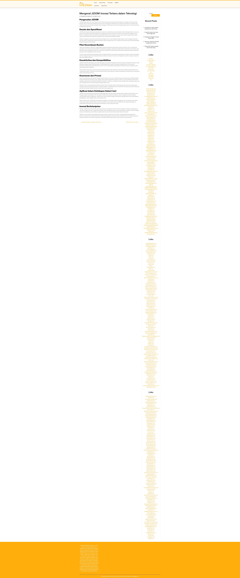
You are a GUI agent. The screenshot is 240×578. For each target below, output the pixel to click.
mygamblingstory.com (151, 243)
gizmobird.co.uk (151, 93)
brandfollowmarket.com (151, 363)
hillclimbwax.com (151, 375)
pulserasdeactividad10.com (151, 216)
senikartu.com (151, 262)
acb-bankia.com (151, 339)
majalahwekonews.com (151, 244)
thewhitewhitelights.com (151, 183)
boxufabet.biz (151, 517)
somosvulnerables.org (151, 483)
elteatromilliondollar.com (151, 286)
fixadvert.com (151, 106)
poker (96, 545)
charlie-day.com (151, 330)
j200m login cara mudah (132, 122)
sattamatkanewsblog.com (151, 357)
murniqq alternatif (89, 568)
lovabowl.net (151, 397)
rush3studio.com (151, 253)
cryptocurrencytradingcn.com (151, 358)
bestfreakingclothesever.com (151, 348)
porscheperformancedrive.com (151, 487)
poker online (151, 67)
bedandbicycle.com (151, 459)
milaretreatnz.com (151, 141)
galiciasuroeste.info (151, 145)
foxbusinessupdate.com (151, 333)
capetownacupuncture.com (151, 271)
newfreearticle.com (150, 303)
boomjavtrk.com (151, 537)
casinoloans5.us (151, 196)
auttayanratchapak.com (150, 283)
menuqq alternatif (84, 545)
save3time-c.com (151, 109)
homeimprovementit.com (151, 399)
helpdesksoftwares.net (151, 396)
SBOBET (116, 2)
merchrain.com (150, 529)
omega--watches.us (151, 102)
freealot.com (151, 454)
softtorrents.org (151, 481)
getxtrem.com (151, 316)
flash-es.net (151, 340)
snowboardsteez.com (151, 310)
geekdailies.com (151, 528)
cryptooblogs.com (151, 433)
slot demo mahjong (150, 64)
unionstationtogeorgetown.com (151, 450)
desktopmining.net (151, 219)
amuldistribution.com (151, 438)
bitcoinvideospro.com (151, 273)
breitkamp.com (150, 478)
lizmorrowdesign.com (151, 496)
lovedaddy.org (151, 334)
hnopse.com (151, 376)
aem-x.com (151, 432)
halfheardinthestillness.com (151, 187)
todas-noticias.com (150, 261)
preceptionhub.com (151, 403)
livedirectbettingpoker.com (151, 331)
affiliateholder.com (151, 387)
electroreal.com (151, 409)
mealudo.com (151, 328)
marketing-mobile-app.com (150, 322)
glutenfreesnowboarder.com (151, 495)
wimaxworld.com (151, 159)
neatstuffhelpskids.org (151, 150)
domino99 (89, 560)
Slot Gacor (96, 5)
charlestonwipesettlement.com (151, 361)
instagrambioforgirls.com (151, 312)
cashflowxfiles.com (151, 313)
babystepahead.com (151, 370)
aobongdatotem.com (151, 406)
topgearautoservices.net (151, 519)
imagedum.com (151, 502)
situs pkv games (151, 60)
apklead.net (151, 538)
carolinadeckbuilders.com (151, 126)
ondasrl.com (151, 492)
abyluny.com (151, 535)
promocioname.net (151, 157)
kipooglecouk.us (151, 199)
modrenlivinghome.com (150, 525)
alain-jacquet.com (151, 276)
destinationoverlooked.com (151, 372)
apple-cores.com (151, 214)
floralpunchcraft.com (151, 324)
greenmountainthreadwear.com (151, 354)
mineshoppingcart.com (151, 414)
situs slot (96, 551)
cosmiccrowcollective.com (151, 274)
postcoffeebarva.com (151, 285)
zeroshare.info (151, 138)
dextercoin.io (151, 231)
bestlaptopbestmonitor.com (150, 178)
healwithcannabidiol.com (151, 498)
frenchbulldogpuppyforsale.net (151, 225)
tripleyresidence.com (151, 480)
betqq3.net (151, 195)
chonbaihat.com (151, 169)
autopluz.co (151, 108)
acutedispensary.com (151, 355)
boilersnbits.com (151, 300)
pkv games (91, 545)
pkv (151, 72)
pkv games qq (91, 547)
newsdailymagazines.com (151, 402)
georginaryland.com (151, 180)
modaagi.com (151, 142)
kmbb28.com (151, 531)
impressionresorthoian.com (151, 346)
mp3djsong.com (151, 94)
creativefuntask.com (151, 445)
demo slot (151, 73)
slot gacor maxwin (90, 556)
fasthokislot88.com (150, 466)
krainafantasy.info (151, 259)
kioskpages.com (151, 499)
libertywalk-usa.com (151, 90)
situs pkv (151, 58)
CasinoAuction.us (151, 198)
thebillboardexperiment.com (151, 511)
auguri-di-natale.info (151, 99)
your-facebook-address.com (151, 522)
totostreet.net (151, 427)
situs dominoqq (151, 70)
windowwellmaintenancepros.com (151, 385)
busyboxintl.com (151, 282)
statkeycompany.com (151, 124)
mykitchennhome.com (151, 201)
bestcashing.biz (151, 162)
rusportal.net (151, 264)
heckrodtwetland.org (151, 186)
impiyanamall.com (151, 424)
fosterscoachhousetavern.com (151, 297)
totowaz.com (151, 360)
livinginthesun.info (151, 267)
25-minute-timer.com (151, 444)
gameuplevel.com (151, 435)
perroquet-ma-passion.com (150, 523)
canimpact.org (151, 210)
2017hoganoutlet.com (151, 246)
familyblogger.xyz (151, 474)
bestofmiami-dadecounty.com (151, 411)
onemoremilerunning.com (151, 309)
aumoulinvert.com (151, 202)
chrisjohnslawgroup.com (151, 475)
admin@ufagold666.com (86, 16)
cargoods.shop (150, 270)
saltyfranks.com (151, 132)
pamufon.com (151, 486)
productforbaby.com (151, 294)
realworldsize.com (151, 291)
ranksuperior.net (151, 369)
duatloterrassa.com (150, 484)
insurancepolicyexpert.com (151, 123)
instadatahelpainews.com (151, 526)
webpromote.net (151, 172)
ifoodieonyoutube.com (151, 412)
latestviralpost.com (150, 301)
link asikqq (150, 75)
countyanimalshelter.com (151, 366)
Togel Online (104, 5)
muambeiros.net (151, 166)
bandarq (88, 557)
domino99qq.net (151, 249)
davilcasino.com (151, 429)
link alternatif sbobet (85, 565)
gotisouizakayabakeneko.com (151, 277)
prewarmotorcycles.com (151, 115)
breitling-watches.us (151, 103)
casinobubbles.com (151, 421)
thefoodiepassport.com (151, 204)
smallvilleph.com (151, 144)
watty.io (151, 265)
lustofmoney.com (151, 379)
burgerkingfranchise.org (151, 288)
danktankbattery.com (151, 327)
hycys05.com (151, 307)
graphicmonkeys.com (151, 462)
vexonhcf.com (151, 111)
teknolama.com (151, 292)
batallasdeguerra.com (151, 147)
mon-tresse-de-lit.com (151, 514)
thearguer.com (151, 321)
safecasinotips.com (151, 468)
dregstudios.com (151, 148)
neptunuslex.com (151, 97)
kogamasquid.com (151, 226)
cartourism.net (151, 213)
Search (151, 13)
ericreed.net (151, 190)
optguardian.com (151, 426)
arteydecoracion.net (151, 175)
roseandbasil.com (151, 181)
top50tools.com (151, 129)
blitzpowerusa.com (150, 304)
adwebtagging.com (151, 367)
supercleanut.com (151, 457)
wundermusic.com (151, 441)
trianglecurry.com (151, 501)
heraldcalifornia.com (151, 460)
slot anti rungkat (89, 551)
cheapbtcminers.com (151, 448)
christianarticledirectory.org (150, 232)
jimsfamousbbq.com (151, 88)
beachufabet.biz (151, 513)
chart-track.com (151, 154)
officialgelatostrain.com (150, 505)
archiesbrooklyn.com (151, 165)
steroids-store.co (151, 174)
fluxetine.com (151, 192)
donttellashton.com (150, 252)
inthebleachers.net (151, 220)
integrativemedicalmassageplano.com (151, 336)
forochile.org (151, 153)
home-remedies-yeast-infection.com (151, 408)
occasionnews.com (150, 378)
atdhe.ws (151, 184)
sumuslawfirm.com (151, 351)
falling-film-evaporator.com (150, 349)
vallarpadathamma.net (151, 289)
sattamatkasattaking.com (151, 508)
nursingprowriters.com (151, 352)
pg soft (91, 550)
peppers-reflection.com (150, 382)
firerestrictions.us (151, 163)
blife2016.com (151, 493)
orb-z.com (150, 295)
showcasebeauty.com (151, 121)
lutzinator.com (151, 490)
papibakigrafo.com (150, 207)
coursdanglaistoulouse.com (150, 96)
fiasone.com (151, 325)
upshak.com (151, 342)
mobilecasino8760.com (150, 193)
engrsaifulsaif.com (151, 447)
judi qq (151, 63)
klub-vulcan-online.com (150, 477)
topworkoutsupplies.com (151, 415)
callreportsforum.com (151, 532)
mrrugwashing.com (150, 337)
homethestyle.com (151, 436)
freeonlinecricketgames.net (151, 160)
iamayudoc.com (151, 451)
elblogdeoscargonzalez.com (151, 171)
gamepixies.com (151, 463)
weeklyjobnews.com (151, 364)
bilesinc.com (151, 139)
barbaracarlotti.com (151, 217)
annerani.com (151, 133)
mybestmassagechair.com (151, 189)
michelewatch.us (151, 100)
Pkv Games (110, 2)
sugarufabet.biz (151, 516)
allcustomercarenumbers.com (151, 472)
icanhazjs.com (151, 208)
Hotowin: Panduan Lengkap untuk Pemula (91, 122)
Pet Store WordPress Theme (123, 576)
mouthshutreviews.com (151, 417)
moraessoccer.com (150, 151)
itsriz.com (151, 268)
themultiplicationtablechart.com (151, 228)
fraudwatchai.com (151, 430)
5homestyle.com (151, 234)
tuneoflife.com (151, 384)
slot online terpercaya (151, 66)
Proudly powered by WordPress (109, 576)
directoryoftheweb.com (151, 250)
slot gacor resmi (94, 563)
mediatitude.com (151, 114)
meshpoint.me (151, 279)
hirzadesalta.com (151, 418)
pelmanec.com (151, 247)
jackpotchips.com (151, 469)
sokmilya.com (151, 534)
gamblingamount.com (151, 373)
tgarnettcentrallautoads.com (151, 105)
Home (95, 2)
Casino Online (102, 2)
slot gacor (93, 553)
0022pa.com (151, 136)
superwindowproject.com (151, 205)
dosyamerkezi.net (151, 118)
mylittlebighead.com (151, 453)
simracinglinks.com (150, 117)
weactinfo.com (151, 318)
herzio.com (151, 256)
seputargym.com (151, 423)
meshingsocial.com (150, 319)
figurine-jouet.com (151, 520)
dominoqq (151, 69)
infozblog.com (151, 168)
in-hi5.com (150, 258)
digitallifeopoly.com (151, 420)
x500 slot (82, 553)
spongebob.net (150, 280)
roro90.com (151, 255)
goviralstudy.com (151, 211)
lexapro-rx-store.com (151, 222)
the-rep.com (151, 130)
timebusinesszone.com (151, 381)
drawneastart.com (151, 465)
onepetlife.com (150, 510)
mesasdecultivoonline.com (151, 298)
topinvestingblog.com (151, 127)
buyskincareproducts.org (151, 223)
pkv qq (86, 562)
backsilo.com (151, 343)
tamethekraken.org (151, 489)
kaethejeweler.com (151, 507)
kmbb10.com (151, 315)
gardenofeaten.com (151, 306)
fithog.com (151, 177)
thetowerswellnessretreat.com (151, 504)
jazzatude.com (151, 135)
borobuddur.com (151, 439)
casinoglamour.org (151, 229)
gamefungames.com (151, 442)
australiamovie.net (151, 91)
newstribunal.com (151, 400)
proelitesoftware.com (151, 471)
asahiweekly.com (151, 456)
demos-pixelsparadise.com (151, 112)
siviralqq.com (151, 345)
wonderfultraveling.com (150, 156)
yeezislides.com (151, 405)
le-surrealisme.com (150, 120)
